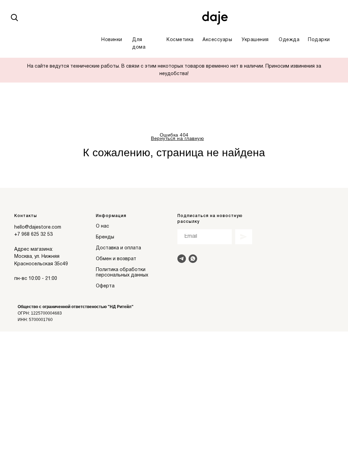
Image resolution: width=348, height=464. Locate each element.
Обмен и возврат (116, 259)
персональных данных (122, 275)
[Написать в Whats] (193, 258)
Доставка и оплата (118, 248)
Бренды (105, 237)
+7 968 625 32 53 (33, 234)
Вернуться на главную (177, 138)
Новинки (111, 40)
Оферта (105, 286)
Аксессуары (217, 40)
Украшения (255, 40)
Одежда (289, 40)
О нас (102, 226)
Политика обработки (120, 270)
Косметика (180, 40)
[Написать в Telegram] (181, 258)
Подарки (319, 40)
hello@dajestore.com (37, 227)
